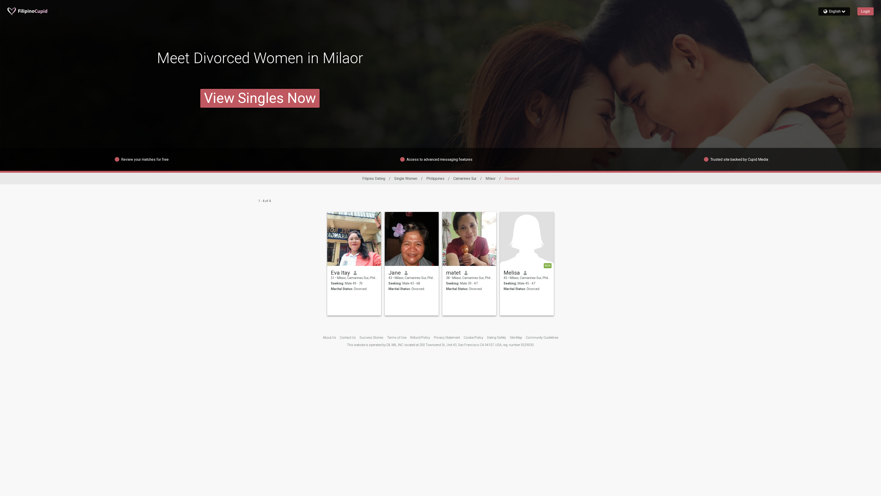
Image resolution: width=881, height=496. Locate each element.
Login (865, 11)
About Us (329, 337)
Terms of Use (397, 337)
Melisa (512, 273)
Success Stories (371, 337)
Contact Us (348, 337)
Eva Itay (340, 273)
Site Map (516, 337)
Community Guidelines (542, 337)
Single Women (405, 178)
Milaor (490, 178)
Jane (394, 273)
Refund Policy (420, 337)
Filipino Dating (373, 178)
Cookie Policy (473, 337)
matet (453, 273)
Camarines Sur (465, 178)
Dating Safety (496, 337)
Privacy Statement (447, 337)
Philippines (435, 178)
